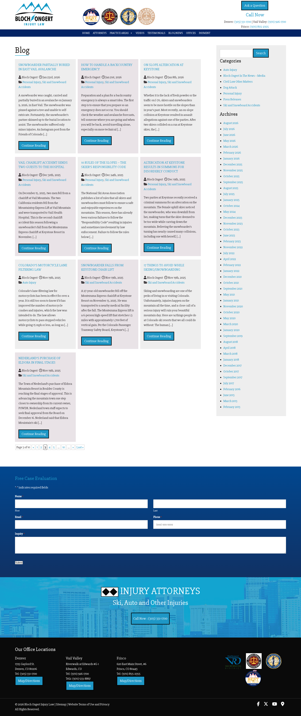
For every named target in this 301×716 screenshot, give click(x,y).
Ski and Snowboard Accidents (103, 282)
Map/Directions (29, 681)
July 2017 (228, 383)
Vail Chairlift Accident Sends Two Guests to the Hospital (43, 164)
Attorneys (100, 33)
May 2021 (229, 294)
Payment (204, 33)
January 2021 (231, 300)
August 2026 (230, 123)
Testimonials (156, 33)
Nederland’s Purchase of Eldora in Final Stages (39, 360)
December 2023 (232, 218)
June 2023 (229, 235)
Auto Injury (29, 282)
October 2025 (231, 176)
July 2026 (229, 129)
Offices (191, 33)
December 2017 (232, 365)
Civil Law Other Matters (238, 81)
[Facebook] (258, 704)
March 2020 (230, 324)
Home (86, 33)
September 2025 (233, 182)
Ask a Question (254, 5)
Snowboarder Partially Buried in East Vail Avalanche (44, 67)
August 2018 (230, 342)
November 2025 (233, 170)
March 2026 (230, 147)
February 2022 (232, 265)
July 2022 (228, 253)
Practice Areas (119, 33)
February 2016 (231, 389)
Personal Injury (31, 82)
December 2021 (232, 277)
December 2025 (232, 164)
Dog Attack (230, 87)
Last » (79, 447)
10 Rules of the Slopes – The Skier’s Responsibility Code (103, 164)
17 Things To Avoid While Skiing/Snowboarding (164, 267)
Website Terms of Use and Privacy (89, 704)
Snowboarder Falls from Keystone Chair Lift (102, 267)
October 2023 (231, 229)
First (17, 510)
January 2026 (231, 158)
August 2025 (230, 188)
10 (63, 447)
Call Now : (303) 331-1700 (150, 618)
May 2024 (229, 212)
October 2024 (231, 206)
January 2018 (231, 359)
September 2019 (232, 336)
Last (155, 510)
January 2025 (231, 200)
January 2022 (231, 271)
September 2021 (232, 289)
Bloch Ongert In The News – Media (244, 76)
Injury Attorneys (156, 596)
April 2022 (229, 259)
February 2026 (232, 152)
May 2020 (229, 318)
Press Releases (232, 99)
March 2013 (230, 401)
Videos (140, 33)
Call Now (255, 15)
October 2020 (231, 312)
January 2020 (231, 330)
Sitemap (61, 704)
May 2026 (229, 141)
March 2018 (230, 354)
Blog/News (175, 33)
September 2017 (232, 377)
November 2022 (233, 247)
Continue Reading (34, 145)
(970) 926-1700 (277, 22)
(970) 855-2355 (259, 27)
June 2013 (228, 395)
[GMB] (282, 704)
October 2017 (231, 371)
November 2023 (233, 223)
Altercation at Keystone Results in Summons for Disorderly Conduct (164, 166)
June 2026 (229, 135)
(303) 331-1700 (242, 22)
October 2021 (231, 283)
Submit (18, 562)
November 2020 (233, 306)
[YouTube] (274, 704)
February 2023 (232, 241)
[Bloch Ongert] (34, 24)
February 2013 (231, 407)
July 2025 (229, 194)
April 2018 (229, 348)
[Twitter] (266, 704)
